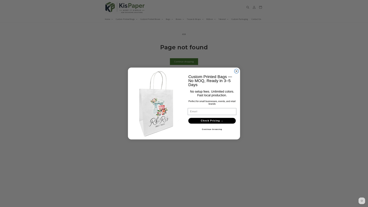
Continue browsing (212, 129)
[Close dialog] (236, 71)
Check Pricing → (212, 120)
